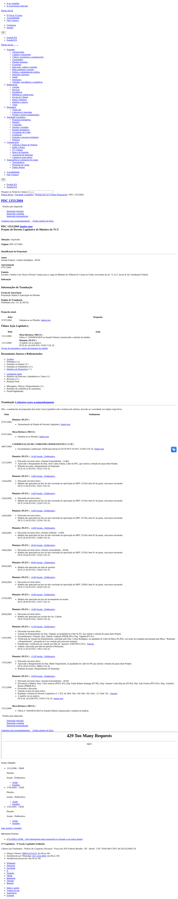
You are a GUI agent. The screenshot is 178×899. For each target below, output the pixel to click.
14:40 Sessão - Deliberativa (43, 456)
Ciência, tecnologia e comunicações (28, 57)
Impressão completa (15, 214)
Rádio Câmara (18, 147)
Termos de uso (13, 890)
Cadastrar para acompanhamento (16, 221)
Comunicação (13, 142)
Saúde (15, 77)
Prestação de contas (20, 165)
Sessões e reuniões (20, 127)
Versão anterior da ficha (42, 221)
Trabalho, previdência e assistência (27, 82)
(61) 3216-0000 (39, 856)
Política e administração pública (26, 72)
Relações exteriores (20, 74)
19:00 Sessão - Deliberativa (43, 676)
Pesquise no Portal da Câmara (14, 192)
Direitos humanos (20, 62)
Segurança (16, 79)
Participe (16, 140)
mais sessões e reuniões (11, 828)
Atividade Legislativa (16, 117)
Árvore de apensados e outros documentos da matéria (24, 348)
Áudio (15, 782)
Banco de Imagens (20, 152)
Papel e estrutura (19, 99)
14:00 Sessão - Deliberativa (43, 476)
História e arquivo (20, 102)
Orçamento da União (21, 132)
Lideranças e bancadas (22, 112)
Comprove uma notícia (22, 157)
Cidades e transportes (21, 54)
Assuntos (11, 49)
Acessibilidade (13, 18)
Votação (90, 644)
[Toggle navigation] (14, 45)
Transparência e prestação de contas (22, 160)
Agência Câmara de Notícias (24, 145)
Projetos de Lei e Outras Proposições (51, 194)
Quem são (16, 110)
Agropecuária (18, 52)
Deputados (11, 107)
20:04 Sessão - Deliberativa (43, 545)
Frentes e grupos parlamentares (25, 115)
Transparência (18, 162)
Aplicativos (12, 893)
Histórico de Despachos (17, 369)
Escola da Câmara (20, 97)
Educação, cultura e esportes (24, 67)
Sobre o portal (13, 888)
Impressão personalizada (17, 216)
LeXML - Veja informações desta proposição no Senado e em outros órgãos (49, 839)
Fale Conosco (13, 20)
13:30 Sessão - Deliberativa (43, 626)
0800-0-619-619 (29, 853)
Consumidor (17, 59)
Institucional (12, 84)
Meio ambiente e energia (23, 69)
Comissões (17, 125)
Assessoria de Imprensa (22, 155)
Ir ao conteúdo (13, 3)
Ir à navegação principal (17, 6)
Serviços (16, 89)
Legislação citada (14, 374)
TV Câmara (17, 150)
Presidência (17, 92)
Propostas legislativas (21, 120)
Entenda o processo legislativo (25, 137)
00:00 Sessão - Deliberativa (43, 562)
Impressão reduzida (15, 211)
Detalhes (16, 785)
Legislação (17, 135)
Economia (16, 64)
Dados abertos (18, 167)
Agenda (15, 87)
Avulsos (10, 359)
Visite (14, 104)
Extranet (10, 895)
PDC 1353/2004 (12, 200)
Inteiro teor (26, 226)
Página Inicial (7, 194)
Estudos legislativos (20, 130)
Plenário (15, 122)
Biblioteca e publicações (23, 94)
